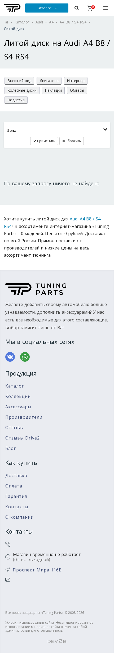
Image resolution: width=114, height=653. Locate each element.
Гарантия (16, 496)
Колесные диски (22, 90)
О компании (19, 517)
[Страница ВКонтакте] (10, 357)
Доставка (16, 475)
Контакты (16, 506)
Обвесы (77, 90)
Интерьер (76, 80)
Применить (45, 141)
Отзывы (14, 427)
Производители (23, 417)
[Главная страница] (12, 8)
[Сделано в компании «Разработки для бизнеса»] (57, 641)
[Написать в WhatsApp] (25, 357)
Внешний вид (19, 80)
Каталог (14, 386)
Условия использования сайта (29, 622)
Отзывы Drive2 (22, 438)
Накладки (53, 90)
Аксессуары (18, 406)
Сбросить (73, 141)
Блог (10, 448)
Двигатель (49, 80)
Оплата (13, 486)
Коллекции (18, 396)
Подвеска (16, 99)
